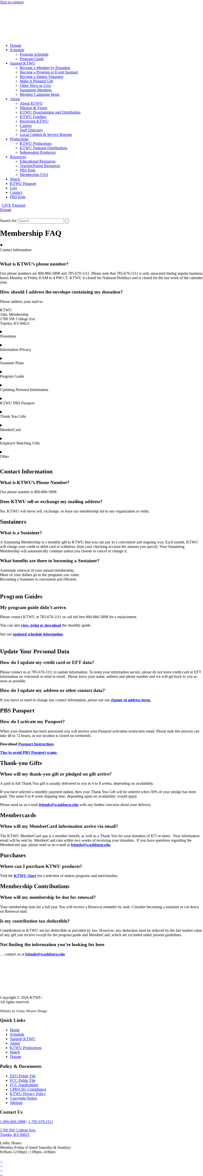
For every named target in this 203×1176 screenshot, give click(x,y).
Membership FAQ (34, 174)
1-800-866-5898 (12, 1122)
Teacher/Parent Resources (40, 166)
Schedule (17, 50)
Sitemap (16, 1103)
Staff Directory (31, 130)
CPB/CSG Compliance (28, 1089)
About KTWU (31, 103)
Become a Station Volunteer (41, 76)
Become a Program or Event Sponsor (49, 72)
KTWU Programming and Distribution (50, 112)
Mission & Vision (33, 108)
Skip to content (12, 2)
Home (15, 1030)
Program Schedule (34, 54)
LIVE (6, 205)
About (15, 99)
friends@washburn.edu (58, 805)
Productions (19, 139)
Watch (15, 179)
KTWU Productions (35, 143)
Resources (18, 157)
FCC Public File (22, 1080)
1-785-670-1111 (40, 1122)
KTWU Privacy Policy (28, 1094)
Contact (16, 192)
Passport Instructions (36, 744)
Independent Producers (38, 152)
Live (13, 188)
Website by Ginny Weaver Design (23, 1011)
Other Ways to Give (35, 85)
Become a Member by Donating (45, 68)
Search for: (8, 221)
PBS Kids (27, 170)
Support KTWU (22, 63)
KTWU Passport (23, 183)
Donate (15, 45)
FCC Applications (24, 1085)
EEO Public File (23, 1076)
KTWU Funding (33, 117)
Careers (26, 125)
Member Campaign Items (39, 94)
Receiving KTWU (34, 121)
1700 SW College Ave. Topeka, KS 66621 (18, 1132)
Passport (18, 205)
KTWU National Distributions (43, 148)
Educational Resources (37, 161)
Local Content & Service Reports (46, 134)
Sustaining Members (36, 90)
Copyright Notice (23, 1098)
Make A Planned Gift (36, 81)
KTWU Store (25, 876)
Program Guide (32, 59)
